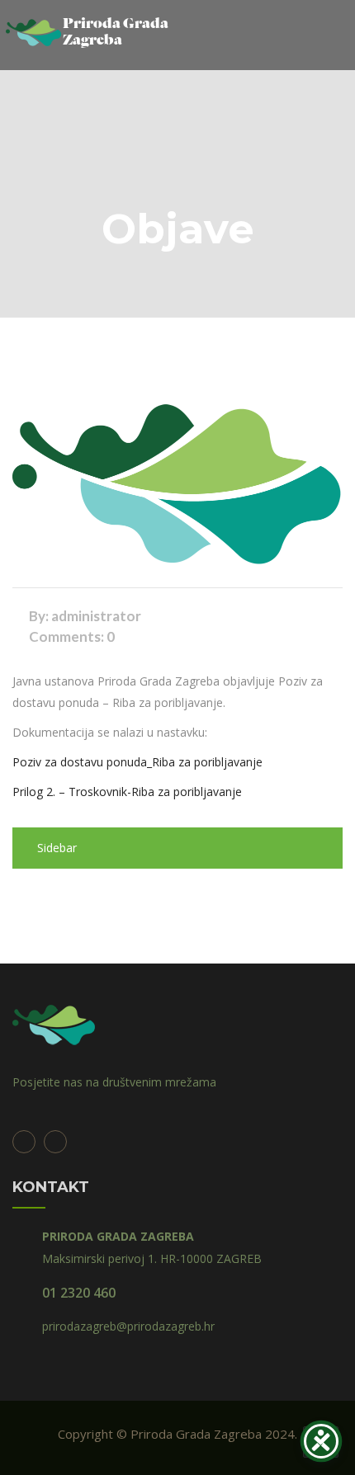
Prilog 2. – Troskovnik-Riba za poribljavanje (127, 791)
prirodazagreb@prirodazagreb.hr (128, 1326)
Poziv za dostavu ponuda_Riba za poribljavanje (137, 762)
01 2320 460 (79, 1293)
